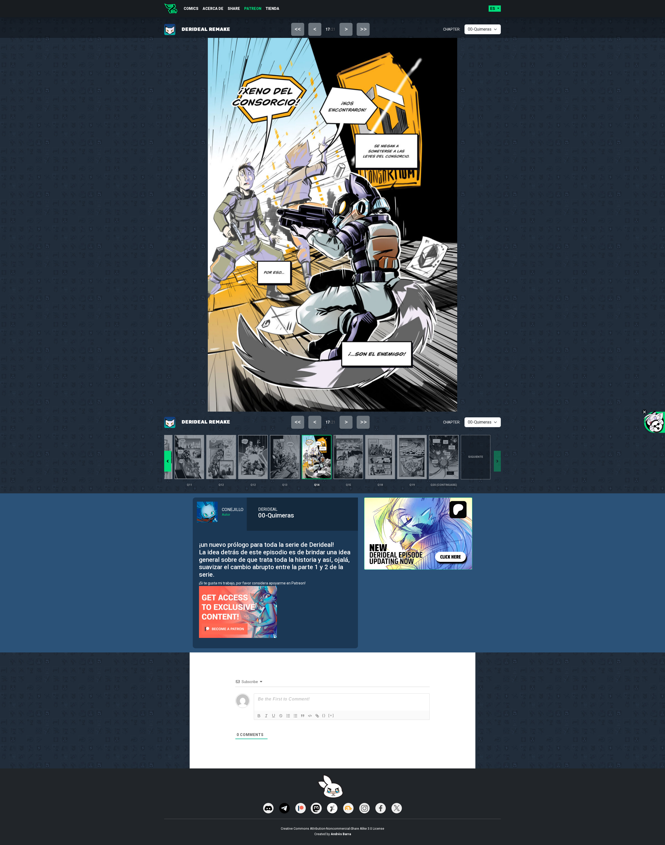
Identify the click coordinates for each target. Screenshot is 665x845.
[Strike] (280, 716)
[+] (331, 715)
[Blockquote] (302, 716)
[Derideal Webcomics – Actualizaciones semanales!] (170, 8)
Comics (191, 8)
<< (298, 29)
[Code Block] (310, 716)
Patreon (252, 8)
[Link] (317, 716)
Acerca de (213, 8)
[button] (167, 461)
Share (234, 8)
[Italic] (266, 716)
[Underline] (273, 716)
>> (363, 29)
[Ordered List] (288, 716)
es (493, 8)
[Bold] (259, 716)
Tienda (272, 8)
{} (324, 715)
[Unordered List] (295, 716)
